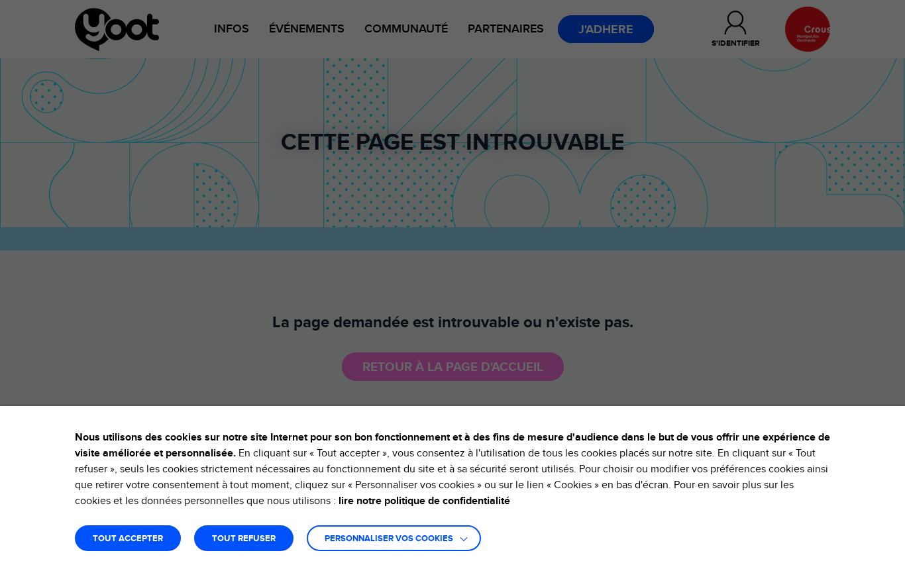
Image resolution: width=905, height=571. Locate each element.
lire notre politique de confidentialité (424, 500)
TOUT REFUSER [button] (244, 539)
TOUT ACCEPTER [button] (128, 539)
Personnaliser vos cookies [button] (389, 539)
